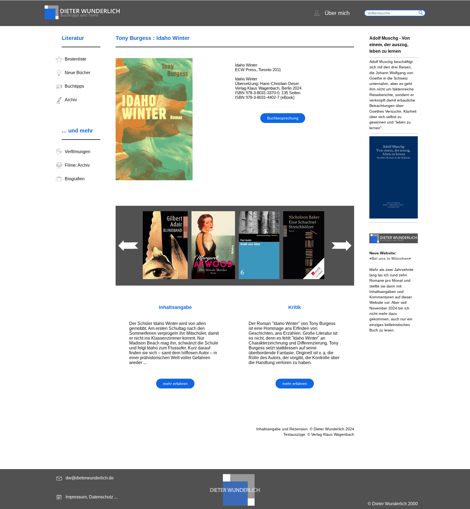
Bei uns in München (390, 258)
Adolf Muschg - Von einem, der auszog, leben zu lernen (389, 44)
